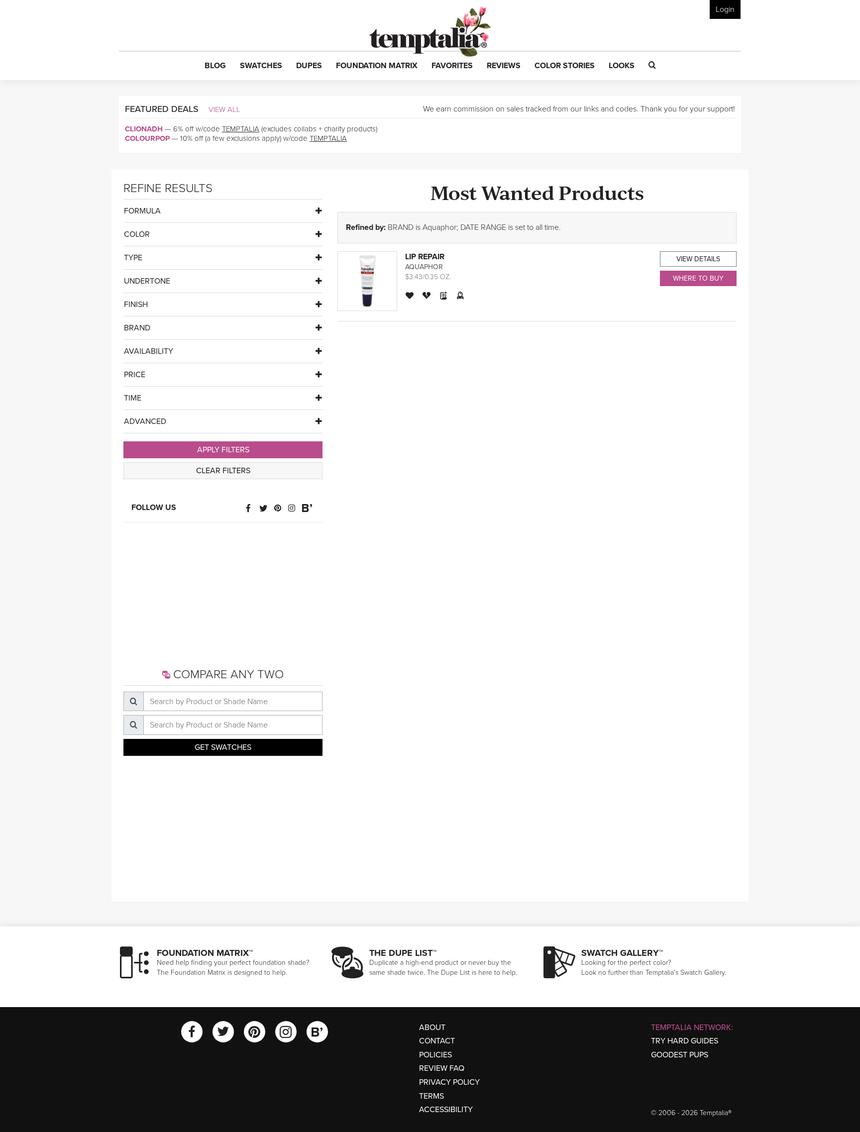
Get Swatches (223, 747)
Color (137, 234)
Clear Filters (223, 471)
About (432, 1027)
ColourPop (147, 138)
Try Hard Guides (684, 1041)
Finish (136, 304)
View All (224, 109)
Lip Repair (424, 257)
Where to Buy (698, 278)
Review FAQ (441, 1068)
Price (134, 375)
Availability (148, 351)
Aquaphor (424, 267)
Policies (435, 1055)
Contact (437, 1041)
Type (133, 258)
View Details (698, 259)
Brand (137, 328)
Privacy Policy (449, 1082)
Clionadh (144, 128)
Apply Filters (223, 450)
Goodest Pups (679, 1055)
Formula (142, 211)
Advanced (145, 421)
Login (725, 9)
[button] (215, 66)
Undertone (147, 281)
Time (132, 398)
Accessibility (446, 1110)
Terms (431, 1096)
